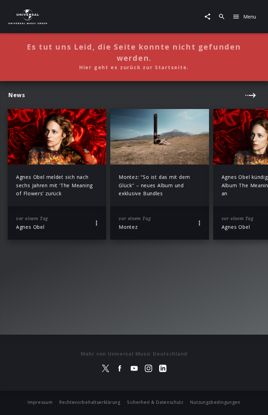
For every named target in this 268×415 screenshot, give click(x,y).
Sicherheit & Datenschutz (155, 402)
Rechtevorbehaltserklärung (89, 402)
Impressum (40, 402)
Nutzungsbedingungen (215, 402)
